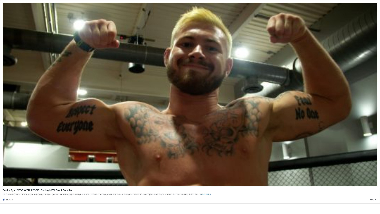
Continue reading (205, 194)
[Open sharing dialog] (376, 199)
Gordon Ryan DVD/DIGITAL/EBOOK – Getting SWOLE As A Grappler (37, 190)
